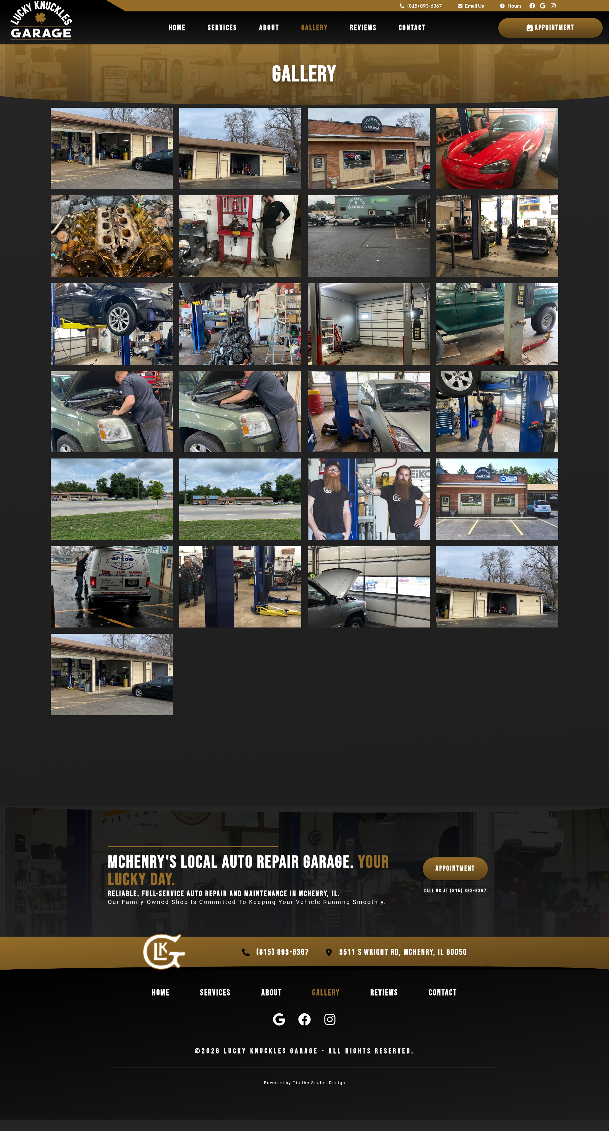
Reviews (363, 27)
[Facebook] (532, 6)
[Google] (543, 6)
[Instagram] (553, 6)
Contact (412, 27)
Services (222, 27)
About (269, 27)
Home (177, 27)
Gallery (314, 27)
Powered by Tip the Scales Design (304, 1082)
